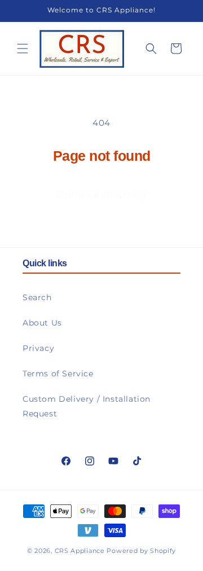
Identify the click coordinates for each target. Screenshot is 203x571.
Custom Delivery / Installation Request (87, 406)
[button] (22, 48)
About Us (42, 323)
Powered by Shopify (141, 551)
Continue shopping (101, 194)
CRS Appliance (80, 551)
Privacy (38, 348)
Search (37, 297)
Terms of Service (58, 373)
